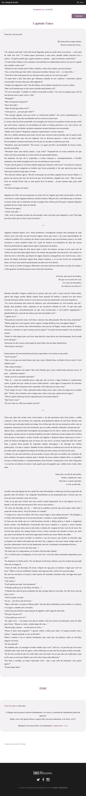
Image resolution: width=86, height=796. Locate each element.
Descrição (78, 16)
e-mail (65, 726)
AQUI (73, 719)
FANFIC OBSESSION (60, 788)
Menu (82, 2)
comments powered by (15, 744)
